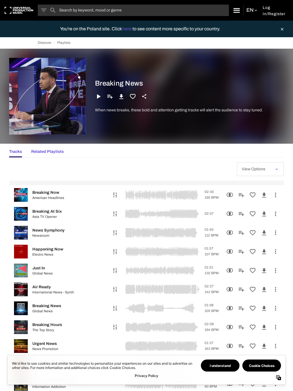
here (127, 28)
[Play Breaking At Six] (21, 214)
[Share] (144, 96)
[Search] (236, 10)
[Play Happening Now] (21, 251)
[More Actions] (275, 194)
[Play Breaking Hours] (21, 327)
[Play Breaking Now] (21, 195)
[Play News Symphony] (21, 233)
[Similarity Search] (229, 194)
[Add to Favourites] (132, 96)
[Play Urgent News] (21, 346)
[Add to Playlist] (109, 96)
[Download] (121, 96)
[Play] (98, 96)
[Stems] (115, 194)
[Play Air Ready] (21, 289)
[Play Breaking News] (21, 308)
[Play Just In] (21, 270)
